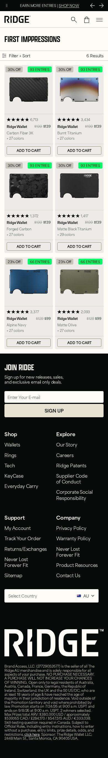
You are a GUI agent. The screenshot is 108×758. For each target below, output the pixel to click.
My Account (17, 527)
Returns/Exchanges (25, 548)
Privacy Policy (71, 527)
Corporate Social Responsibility (74, 494)
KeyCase (14, 475)
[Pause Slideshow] (6, 5)
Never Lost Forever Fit (16, 561)
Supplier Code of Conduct (72, 478)
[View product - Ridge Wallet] (28, 111)
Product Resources (77, 564)
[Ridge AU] (17, 20)
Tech (9, 465)
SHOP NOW (69, 5)
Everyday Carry (21, 485)
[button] (74, 20)
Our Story (66, 444)
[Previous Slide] (92, 5)
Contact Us (68, 575)
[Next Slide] (101, 5)
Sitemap (13, 575)
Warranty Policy (73, 538)
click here (32, 734)
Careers (65, 454)
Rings (10, 454)
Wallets (12, 444)
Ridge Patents (71, 465)
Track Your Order (22, 538)
